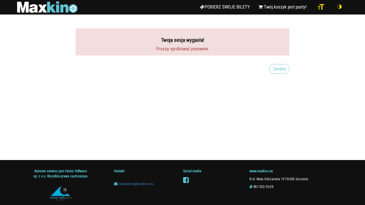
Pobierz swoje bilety (227, 7)
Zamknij (279, 69)
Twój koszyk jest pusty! (285, 7)
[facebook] (186, 180)
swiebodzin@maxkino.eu (135, 184)
